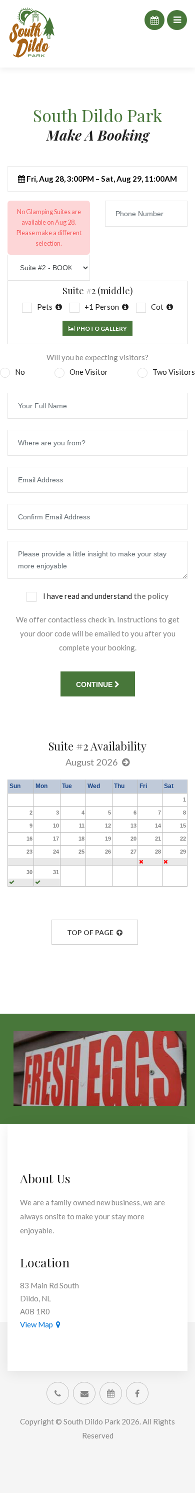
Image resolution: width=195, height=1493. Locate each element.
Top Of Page (91, 932)
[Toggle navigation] (177, 20)
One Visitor (89, 371)
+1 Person (103, 306)
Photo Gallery (100, 328)
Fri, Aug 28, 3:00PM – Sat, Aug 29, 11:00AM (101, 178)
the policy (151, 595)
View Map (38, 1324)
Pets (46, 306)
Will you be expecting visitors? (97, 357)
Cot (158, 306)
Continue (95, 684)
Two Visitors (173, 371)
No (20, 371)
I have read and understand (105, 595)
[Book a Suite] (154, 20)
